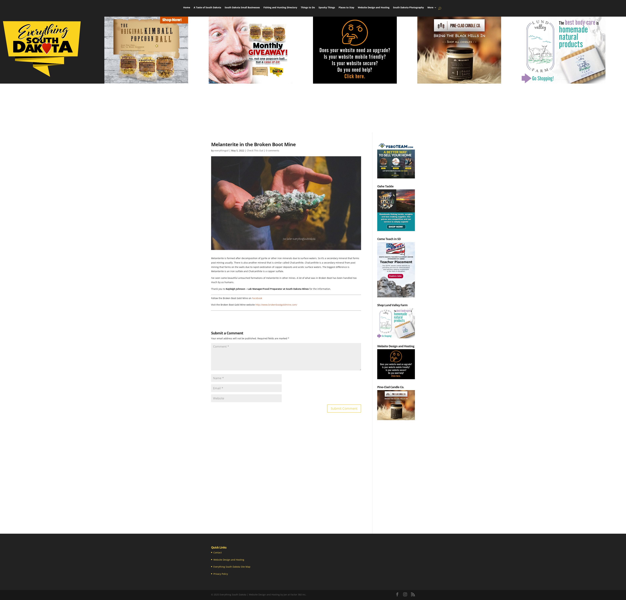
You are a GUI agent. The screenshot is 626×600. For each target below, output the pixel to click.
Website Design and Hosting (373, 7)
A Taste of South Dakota (207, 7)
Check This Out (255, 150)
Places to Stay (346, 7)
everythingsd (221, 150)
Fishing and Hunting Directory (280, 7)
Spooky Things (327, 7)
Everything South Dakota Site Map (231, 566)
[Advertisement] (313, 108)
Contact (217, 552)
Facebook (257, 298)
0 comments (272, 150)
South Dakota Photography (408, 7)
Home (186, 7)
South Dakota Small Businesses (242, 7)
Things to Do (308, 7)
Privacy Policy (220, 573)
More (430, 7)
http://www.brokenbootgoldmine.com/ (276, 304)
